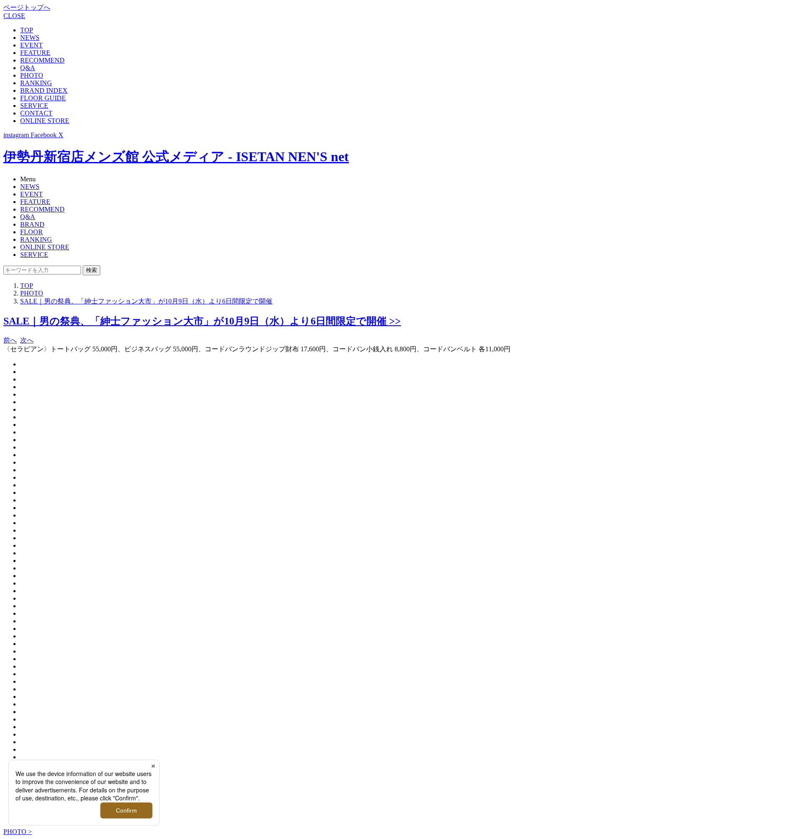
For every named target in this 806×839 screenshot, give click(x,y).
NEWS (29, 37)
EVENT (31, 45)
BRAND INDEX (44, 90)
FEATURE (35, 52)
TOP (26, 30)
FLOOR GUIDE (43, 98)
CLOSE (14, 15)
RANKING (36, 82)
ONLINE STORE (44, 120)
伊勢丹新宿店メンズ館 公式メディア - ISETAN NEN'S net (176, 156)
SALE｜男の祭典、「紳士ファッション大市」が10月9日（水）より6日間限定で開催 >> (202, 321)
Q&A (27, 67)
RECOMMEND (42, 60)
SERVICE (34, 105)
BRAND (32, 224)
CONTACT (36, 113)
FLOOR (31, 231)
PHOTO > (17, 831)
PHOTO (31, 75)
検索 (91, 270)
